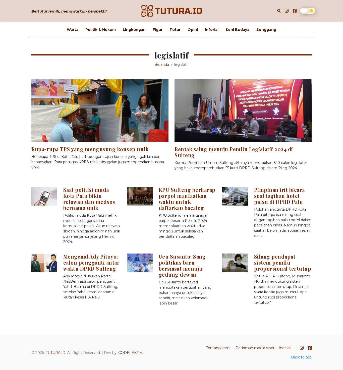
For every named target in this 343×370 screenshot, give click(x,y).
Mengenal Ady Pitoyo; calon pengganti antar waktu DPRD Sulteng (91, 262)
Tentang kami (218, 348)
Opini (193, 29)
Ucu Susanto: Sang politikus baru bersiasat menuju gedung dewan (182, 265)
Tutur (175, 29)
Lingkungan (134, 29)
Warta (72, 29)
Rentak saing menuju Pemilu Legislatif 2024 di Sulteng (234, 152)
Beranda (161, 64)
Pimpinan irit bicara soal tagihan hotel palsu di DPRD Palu (279, 195)
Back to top (301, 357)
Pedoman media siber (255, 348)
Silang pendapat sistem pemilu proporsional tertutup (282, 262)
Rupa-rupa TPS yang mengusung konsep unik (89, 149)
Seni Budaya (237, 29)
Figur (157, 29)
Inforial (211, 29)
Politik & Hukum (100, 29)
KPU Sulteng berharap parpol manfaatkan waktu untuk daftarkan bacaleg (187, 198)
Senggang (266, 29)
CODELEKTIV (130, 352)
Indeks (285, 348)
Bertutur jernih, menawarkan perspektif (69, 11)
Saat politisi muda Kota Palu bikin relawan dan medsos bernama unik (89, 198)
